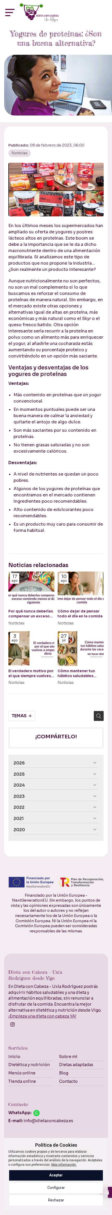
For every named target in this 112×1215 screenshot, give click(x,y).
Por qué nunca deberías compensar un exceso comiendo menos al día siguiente (30, 614)
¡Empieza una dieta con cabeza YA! (42, 1016)
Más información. (64, 1165)
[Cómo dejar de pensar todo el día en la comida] (81, 589)
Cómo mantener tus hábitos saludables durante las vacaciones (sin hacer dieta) (80, 673)
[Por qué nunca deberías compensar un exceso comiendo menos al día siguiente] (31, 589)
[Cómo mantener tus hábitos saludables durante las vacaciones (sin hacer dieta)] (81, 648)
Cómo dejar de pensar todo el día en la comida (80, 613)
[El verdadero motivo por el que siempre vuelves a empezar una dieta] (31, 648)
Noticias (19, 153)
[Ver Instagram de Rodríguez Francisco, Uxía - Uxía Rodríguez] (13, 1025)
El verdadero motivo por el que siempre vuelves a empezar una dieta (31, 673)
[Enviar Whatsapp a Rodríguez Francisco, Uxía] (36, 1113)
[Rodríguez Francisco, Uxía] (39, 12)
